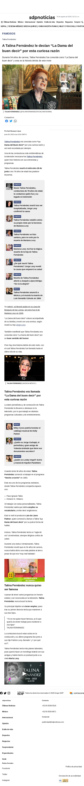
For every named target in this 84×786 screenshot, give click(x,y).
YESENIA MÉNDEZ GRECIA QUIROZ (22, 26)
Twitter (4, 774)
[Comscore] (77, 693)
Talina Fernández (9, 39)
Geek (4, 759)
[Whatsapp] (15, 121)
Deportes (60, 22)
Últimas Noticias (10, 22)
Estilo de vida (49, 22)
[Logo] (42, 17)
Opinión (40, 22)
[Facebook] (6, 121)
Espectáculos (7, 753)
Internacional (30, 22)
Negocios (69, 22)
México (20, 22)
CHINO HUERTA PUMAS (48, 26)
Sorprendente (7, 747)
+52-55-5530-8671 (49, 712)
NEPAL (4, 26)
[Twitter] (11, 121)
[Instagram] (9, 693)
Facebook (6, 768)
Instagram (6, 780)
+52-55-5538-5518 (49, 706)
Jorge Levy (20, 325)
